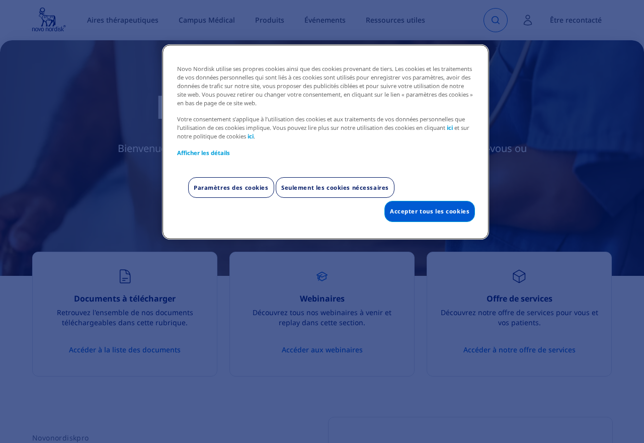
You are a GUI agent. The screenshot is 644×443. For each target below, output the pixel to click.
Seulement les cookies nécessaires (335, 187)
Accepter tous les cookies (429, 211)
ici (450, 127)
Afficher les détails (203, 153)
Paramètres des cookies (231, 187)
